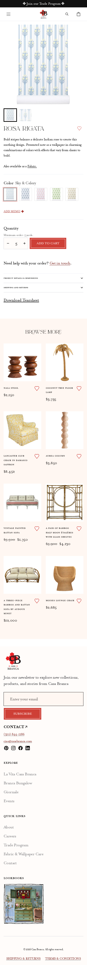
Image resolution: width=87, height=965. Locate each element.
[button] (10, 115)
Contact (10, 863)
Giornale (11, 792)
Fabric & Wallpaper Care (23, 854)
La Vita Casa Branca (20, 774)
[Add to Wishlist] (79, 128)
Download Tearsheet (21, 300)
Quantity (11, 228)
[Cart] (78, 14)
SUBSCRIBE (22, 714)
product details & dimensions (21, 278)
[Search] (67, 14)
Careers (10, 836)
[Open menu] (8, 14)
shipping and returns (16, 287)
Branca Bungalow (18, 783)
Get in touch (60, 263)
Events (9, 801)
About (9, 827)
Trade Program (16, 845)
